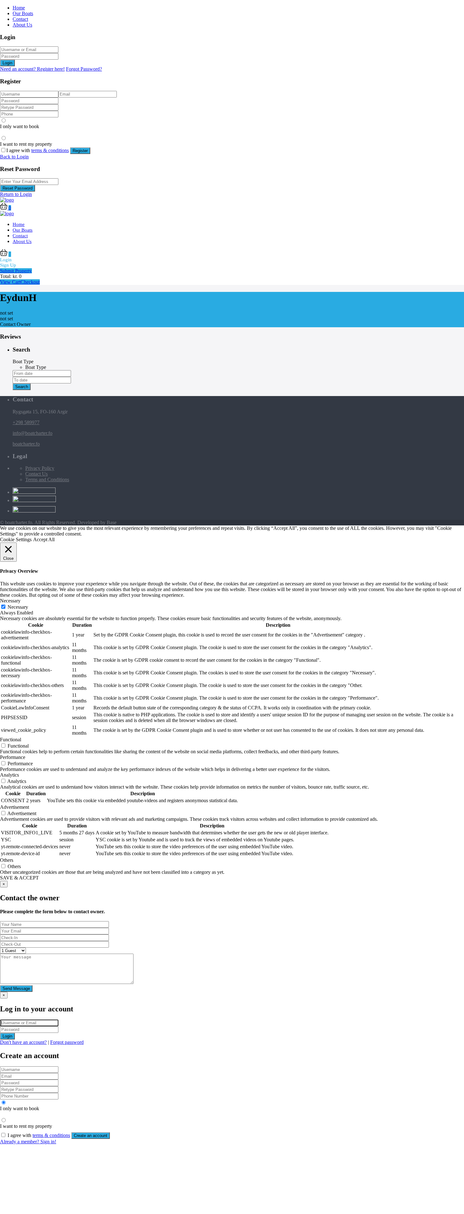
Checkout (30, 282)
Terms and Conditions (47, 479)
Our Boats (23, 13)
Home (19, 7)
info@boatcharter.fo (32, 433)
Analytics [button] (9, 775)
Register (80, 150)
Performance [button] (12, 757)
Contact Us (36, 474)
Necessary (18, 607)
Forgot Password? (84, 69)
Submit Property (16, 270)
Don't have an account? (23, 1042)
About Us (22, 24)
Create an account (90, 1135)
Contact (20, 19)
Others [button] (6, 860)
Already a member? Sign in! (28, 1141)
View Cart (10, 282)
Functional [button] (10, 739)
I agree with (37, 150)
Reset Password (18, 188)
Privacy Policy (39, 468)
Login (7, 63)
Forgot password (67, 1042)
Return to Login (16, 194)
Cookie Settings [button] (16, 539)
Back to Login (14, 156)
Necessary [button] (10, 600)
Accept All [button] (44, 539)
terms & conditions (50, 150)
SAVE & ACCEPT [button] (19, 877)
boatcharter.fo (26, 444)
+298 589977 (26, 422)
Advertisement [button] (14, 807)
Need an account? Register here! (32, 69)
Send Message (16, 988)
